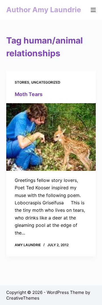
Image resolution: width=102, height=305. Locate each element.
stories (22, 82)
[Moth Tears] (51, 137)
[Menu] (93, 10)
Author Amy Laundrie (43, 9)
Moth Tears (28, 94)
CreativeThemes (22, 298)
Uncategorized (45, 82)
